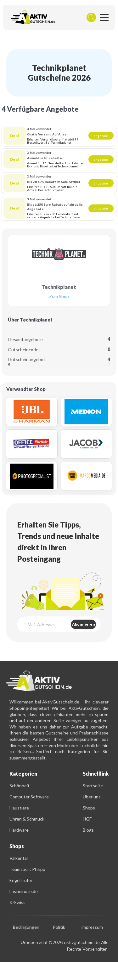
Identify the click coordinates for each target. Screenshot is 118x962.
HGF (87, 818)
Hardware (19, 830)
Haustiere (19, 807)
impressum (92, 927)
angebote (101, 136)
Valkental (18, 858)
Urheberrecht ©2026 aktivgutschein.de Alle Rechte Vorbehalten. (65, 946)
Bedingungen (26, 927)
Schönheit (19, 785)
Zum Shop (59, 296)
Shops (89, 807)
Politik (59, 927)
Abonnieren (83, 624)
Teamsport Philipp (27, 869)
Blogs (88, 830)
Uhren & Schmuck (26, 818)
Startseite (93, 785)
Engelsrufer (20, 880)
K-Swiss (17, 902)
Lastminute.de (23, 891)
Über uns (92, 796)
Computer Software (29, 796)
